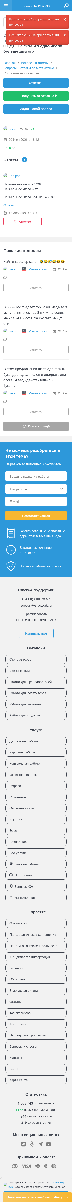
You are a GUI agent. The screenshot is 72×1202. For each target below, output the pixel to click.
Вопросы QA (23, 886)
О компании (18, 923)
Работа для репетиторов (27, 692)
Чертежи (15, 819)
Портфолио (23, 875)
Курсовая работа (22, 752)
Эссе (13, 830)
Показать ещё (39, 426)
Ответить (36, 82)
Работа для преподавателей (30, 681)
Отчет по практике (23, 774)
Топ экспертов (20, 1012)
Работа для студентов (26, 715)
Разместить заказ (36, 515)
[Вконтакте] (23, 1144)
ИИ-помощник (24, 897)
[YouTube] (48, 1144)
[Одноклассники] (32, 1144)
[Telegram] (40, 1144)
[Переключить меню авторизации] (66, 5)
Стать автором (20, 659)
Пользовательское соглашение (32, 934)
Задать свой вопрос (36, 108)
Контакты (16, 1057)
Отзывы (15, 1001)
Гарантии (16, 967)
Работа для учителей (25, 704)
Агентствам (18, 1023)
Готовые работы (26, 863)
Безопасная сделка (23, 990)
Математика (37, 269)
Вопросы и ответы (23, 1046)
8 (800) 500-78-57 (36, 598)
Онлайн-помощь (21, 808)
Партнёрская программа (27, 1035)
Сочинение (17, 796)
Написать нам (36, 633)
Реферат (15, 785)
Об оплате (17, 979)
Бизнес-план (18, 841)
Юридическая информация (29, 956)
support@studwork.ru (36, 605)
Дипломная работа (23, 741)
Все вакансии (19, 670)
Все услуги (17, 852)
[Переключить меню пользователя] (6, 5)
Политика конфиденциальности (33, 945)
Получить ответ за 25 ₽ (39, 95)
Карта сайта (18, 1079)
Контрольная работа (24, 763)
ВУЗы (13, 1068)
